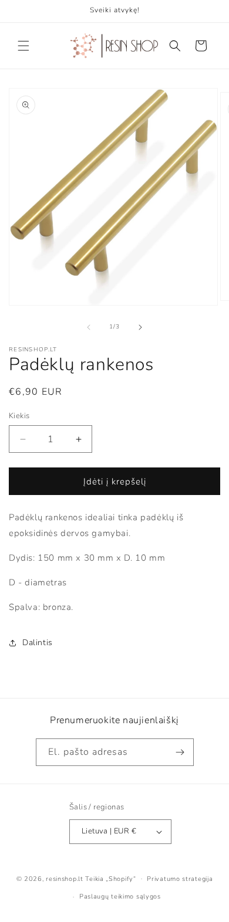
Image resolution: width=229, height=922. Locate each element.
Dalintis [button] (37, 642)
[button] (23, 46)
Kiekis (19, 416)
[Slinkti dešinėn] (140, 327)
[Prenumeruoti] (180, 752)
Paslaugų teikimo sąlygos (120, 896)
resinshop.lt (64, 878)
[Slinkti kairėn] (89, 327)
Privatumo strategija (180, 878)
